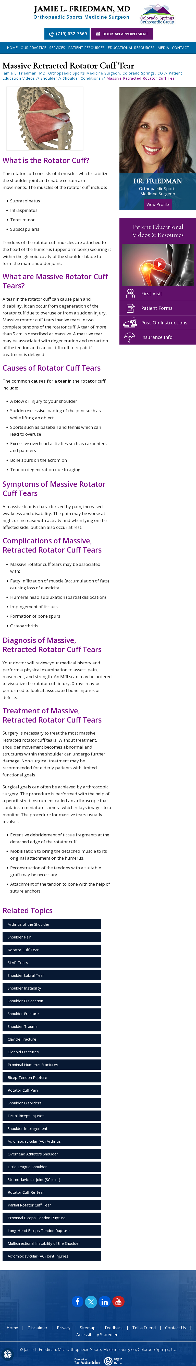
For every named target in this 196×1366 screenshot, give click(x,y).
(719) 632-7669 (71, 33)
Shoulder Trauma (23, 1026)
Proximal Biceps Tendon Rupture (37, 1217)
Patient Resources (86, 47)
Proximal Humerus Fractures (33, 1064)
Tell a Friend (144, 1328)
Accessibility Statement (98, 1334)
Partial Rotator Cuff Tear (29, 1205)
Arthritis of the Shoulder (29, 924)
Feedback (114, 1328)
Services (57, 47)
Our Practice (33, 47)
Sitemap (87, 1328)
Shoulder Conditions (82, 78)
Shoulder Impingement (27, 1128)
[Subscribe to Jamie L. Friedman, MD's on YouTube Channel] (118, 1301)
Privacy (63, 1328)
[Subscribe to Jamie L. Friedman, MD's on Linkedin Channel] (105, 1301)
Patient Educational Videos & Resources (157, 231)
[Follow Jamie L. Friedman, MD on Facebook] (77, 1301)
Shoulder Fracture (23, 1013)
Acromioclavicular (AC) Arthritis (34, 1141)
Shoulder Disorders (25, 1102)
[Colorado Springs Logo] (157, 12)
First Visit (151, 293)
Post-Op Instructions (164, 323)
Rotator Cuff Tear (23, 949)
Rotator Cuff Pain (23, 1090)
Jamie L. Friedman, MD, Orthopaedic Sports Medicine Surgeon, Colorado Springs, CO (83, 73)
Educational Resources (131, 47)
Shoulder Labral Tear (26, 975)
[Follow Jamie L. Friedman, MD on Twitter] (91, 1302)
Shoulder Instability (24, 988)
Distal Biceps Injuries (26, 1115)
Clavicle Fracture (22, 1039)
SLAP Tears (18, 962)
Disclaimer (37, 1328)
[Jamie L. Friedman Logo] (81, 12)
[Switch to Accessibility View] (7, 1354)
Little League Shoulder (27, 1166)
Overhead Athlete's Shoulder (33, 1153)
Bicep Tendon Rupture (27, 1077)
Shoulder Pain (19, 937)
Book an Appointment (125, 33)
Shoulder (49, 78)
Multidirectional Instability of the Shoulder (44, 1243)
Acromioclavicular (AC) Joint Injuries (38, 1256)
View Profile (157, 204)
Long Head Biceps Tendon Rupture (39, 1230)
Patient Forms (157, 308)
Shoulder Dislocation (25, 1000)
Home (12, 47)
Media (163, 47)
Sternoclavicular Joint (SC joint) (34, 1179)
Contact (180, 47)
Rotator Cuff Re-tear (26, 1192)
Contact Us (175, 1328)
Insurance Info (157, 337)
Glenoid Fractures (23, 1051)
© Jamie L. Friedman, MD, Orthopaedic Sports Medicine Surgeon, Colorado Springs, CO (98, 1349)
